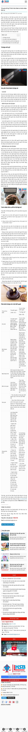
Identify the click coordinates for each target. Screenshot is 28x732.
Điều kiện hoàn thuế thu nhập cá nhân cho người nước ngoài (17, 565)
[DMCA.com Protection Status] (14, 697)
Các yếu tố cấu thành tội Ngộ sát (10, 39)
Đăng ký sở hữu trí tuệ (15, 554)
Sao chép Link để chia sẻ (7, 524)
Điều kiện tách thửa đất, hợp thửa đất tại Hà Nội (17, 534)
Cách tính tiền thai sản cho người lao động (12, 608)
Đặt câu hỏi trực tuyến (14, 677)
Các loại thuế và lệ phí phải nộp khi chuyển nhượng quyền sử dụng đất (17, 544)
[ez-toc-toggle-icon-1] (17, 35)
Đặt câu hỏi (3, 731)
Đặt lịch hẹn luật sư (14, 680)
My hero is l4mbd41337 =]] (9, 578)
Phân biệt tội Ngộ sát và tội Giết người (11, 42)
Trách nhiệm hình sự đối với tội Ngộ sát (11, 41)
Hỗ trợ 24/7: (14, 674)
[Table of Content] (18, 35)
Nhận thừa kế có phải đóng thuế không (11, 600)
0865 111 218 (12, 624)
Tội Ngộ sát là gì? (6, 37)
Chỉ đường (17, 731)
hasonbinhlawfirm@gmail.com (13, 634)
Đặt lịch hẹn (10, 731)
